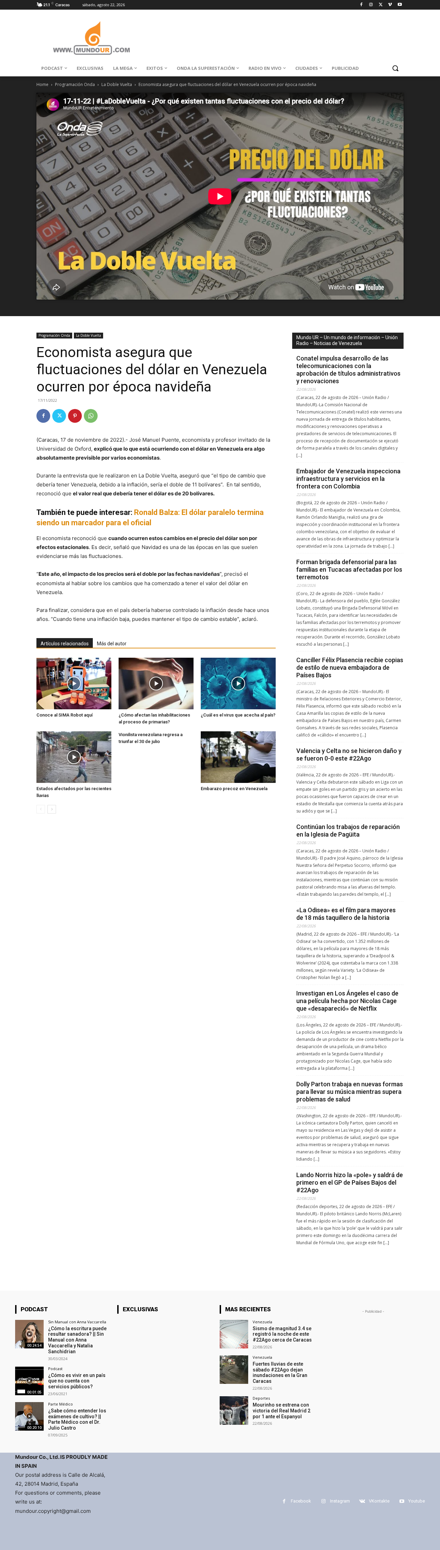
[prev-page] (40, 809)
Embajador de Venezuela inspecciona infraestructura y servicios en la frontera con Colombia (348, 478)
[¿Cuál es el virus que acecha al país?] (238, 683)
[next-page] (51, 809)
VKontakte (379, 1501)
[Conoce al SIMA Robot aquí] (73, 683)
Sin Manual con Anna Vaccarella (77, 1322)
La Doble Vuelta (116, 84)
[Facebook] (361, 5)
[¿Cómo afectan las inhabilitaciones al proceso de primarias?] (156, 683)
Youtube (416, 1501)
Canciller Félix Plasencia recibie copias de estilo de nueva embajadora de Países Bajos (349, 667)
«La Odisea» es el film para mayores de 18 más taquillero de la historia (346, 913)
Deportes (261, 1398)
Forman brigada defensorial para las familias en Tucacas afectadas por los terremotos (349, 569)
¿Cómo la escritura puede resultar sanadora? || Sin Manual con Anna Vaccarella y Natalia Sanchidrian (77, 1340)
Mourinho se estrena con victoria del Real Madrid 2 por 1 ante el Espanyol (281, 1410)
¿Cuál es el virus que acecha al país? (238, 715)
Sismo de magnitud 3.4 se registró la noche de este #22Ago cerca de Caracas (282, 1334)
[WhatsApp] (91, 416)
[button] (395, 68)
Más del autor (111, 643)
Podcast (55, 1368)
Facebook (301, 1501)
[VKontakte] (362, 1501)
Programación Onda (75, 84)
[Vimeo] (390, 5)
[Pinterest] (75, 416)
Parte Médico (60, 1404)
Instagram (340, 1501)
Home (42, 84)
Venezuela (262, 1322)
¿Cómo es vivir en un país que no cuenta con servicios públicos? (77, 1381)
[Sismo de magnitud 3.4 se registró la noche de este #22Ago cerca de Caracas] (234, 1334)
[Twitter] (381, 5)
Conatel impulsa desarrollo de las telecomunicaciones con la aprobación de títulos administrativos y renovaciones (348, 370)
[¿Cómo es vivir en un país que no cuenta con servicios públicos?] (29, 1381)
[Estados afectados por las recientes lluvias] (73, 757)
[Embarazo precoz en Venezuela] (238, 757)
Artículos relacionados (65, 643)
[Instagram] (371, 5)
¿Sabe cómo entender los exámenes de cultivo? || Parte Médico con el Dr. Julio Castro (77, 1419)
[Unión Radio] (91, 38)
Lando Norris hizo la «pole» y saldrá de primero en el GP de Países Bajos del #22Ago (349, 1182)
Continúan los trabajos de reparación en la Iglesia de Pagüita (348, 830)
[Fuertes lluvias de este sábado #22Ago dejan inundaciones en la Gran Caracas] (234, 1369)
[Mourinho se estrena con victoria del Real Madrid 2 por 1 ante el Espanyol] (234, 1410)
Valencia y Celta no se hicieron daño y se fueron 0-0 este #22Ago (349, 754)
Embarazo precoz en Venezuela (234, 788)
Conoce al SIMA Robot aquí (64, 715)
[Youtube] (400, 5)
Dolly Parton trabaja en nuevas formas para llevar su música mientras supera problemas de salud (349, 1091)
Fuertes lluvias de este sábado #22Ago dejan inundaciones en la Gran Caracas (280, 1372)
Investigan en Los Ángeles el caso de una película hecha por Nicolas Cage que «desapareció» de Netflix (347, 1001)
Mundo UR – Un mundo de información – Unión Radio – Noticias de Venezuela (347, 340)
